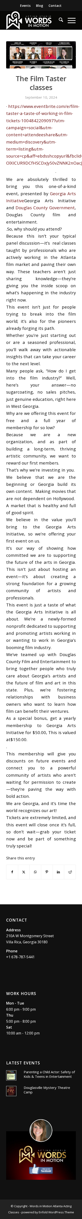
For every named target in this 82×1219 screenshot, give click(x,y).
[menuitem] (25, 5)
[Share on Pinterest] (47, 872)
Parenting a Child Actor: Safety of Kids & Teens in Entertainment (49, 1074)
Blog (39, 5)
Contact (55, 5)
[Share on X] (24, 872)
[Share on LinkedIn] (58, 872)
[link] (45, 207)
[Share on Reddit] (70, 872)
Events (25, 5)
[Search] (58, 20)
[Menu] (69, 20)
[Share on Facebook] (12, 872)
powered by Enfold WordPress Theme (47, 1212)
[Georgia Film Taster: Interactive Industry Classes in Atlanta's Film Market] (41, 54)
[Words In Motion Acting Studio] (34, 20)
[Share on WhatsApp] (35, 872)
